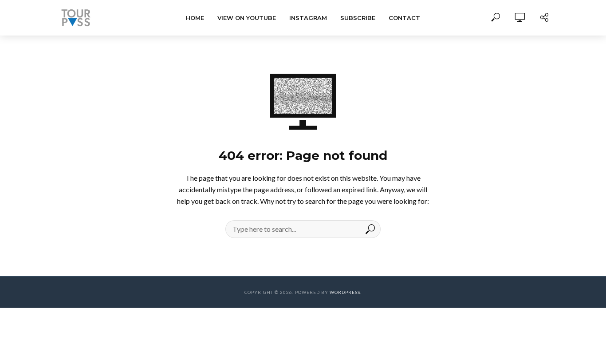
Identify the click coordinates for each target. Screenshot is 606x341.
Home (195, 17)
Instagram (308, 17)
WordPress (345, 292)
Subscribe (357, 17)
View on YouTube (246, 17)
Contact (404, 17)
